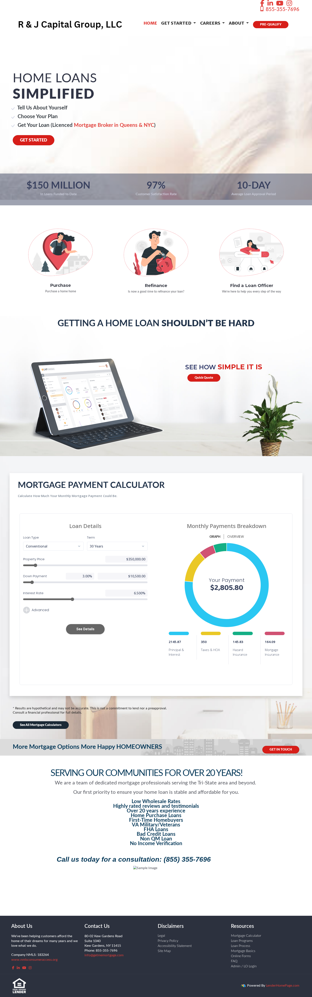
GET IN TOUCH (281, 749)
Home (150, 23)
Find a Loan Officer (251, 285)
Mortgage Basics (243, 951)
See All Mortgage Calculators (41, 725)
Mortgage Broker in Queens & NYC (114, 125)
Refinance (156, 285)
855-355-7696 (281, 9)
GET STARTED (33, 140)
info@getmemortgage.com (104, 955)
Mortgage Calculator (246, 935)
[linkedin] (270, 3)
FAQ (234, 961)
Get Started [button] (176, 23)
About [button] (237, 23)
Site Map (164, 951)
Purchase (60, 285)
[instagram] (289, 3)
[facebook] (262, 3)
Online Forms (241, 956)
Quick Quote (204, 377)
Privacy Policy (168, 940)
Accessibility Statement (175, 946)
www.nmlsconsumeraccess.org (34, 959)
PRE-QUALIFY (270, 24)
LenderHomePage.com (282, 985)
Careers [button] (210, 23)
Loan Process (240, 946)
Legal (161, 935)
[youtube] (279, 3)
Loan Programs (242, 940)
